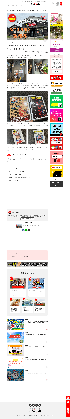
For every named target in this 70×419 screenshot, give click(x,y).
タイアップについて (30, 415)
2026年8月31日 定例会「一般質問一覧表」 (56, 60)
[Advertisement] (27, 242)
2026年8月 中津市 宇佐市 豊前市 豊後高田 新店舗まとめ (35, 359)
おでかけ (26, 332)
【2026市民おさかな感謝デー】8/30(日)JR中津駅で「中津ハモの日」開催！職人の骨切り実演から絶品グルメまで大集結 (36, 373)
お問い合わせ (36, 415)
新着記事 (13, 5)
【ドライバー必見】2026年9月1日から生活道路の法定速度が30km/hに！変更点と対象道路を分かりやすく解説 (36, 322)
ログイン (20, 256)
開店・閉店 (9, 5)
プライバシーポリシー (46, 415)
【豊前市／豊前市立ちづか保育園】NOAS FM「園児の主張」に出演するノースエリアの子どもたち (35, 347)
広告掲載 (24, 415)
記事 (10, 42)
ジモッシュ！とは (18, 415)
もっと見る (56, 71)
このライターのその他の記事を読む (27, 218)
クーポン (21, 5)
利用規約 (40, 415)
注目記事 (17, 5)
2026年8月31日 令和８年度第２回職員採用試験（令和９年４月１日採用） (56, 63)
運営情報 (53, 415)
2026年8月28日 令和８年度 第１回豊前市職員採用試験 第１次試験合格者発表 (56, 67)
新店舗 (8, 42)
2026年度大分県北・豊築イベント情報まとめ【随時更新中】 (36, 334)
